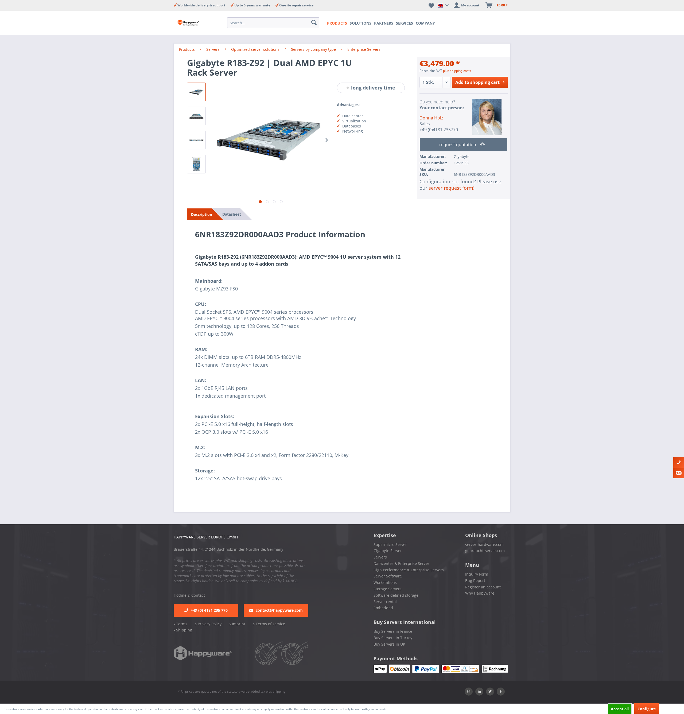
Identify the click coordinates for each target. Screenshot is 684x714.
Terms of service (270, 623)
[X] (490, 692)
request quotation (458, 145)
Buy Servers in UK (389, 644)
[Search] (314, 22)
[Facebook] (501, 692)
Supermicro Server (390, 544)
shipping (279, 691)
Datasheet (231, 214)
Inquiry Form (476, 574)
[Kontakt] (678, 462)
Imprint (238, 623)
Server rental (385, 601)
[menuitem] (275, 22)
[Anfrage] (678, 473)
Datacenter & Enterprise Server (401, 563)
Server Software (388, 576)
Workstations (385, 582)
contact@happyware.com (279, 610)
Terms (181, 623)
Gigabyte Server (388, 550)
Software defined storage (396, 595)
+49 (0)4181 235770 (438, 130)
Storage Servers (388, 588)
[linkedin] (479, 692)
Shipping (183, 629)
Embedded (383, 607)
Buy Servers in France (393, 631)
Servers (380, 557)
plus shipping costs (457, 70)
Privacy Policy (209, 623)
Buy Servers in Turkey (393, 637)
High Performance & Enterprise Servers (409, 569)
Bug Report (475, 580)
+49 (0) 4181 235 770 (209, 610)
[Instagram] (469, 692)
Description (201, 214)
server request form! (452, 188)
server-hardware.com (484, 544)
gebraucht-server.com (485, 550)
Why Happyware (479, 593)
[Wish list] (431, 5)
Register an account (483, 586)
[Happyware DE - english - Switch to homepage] (193, 23)
